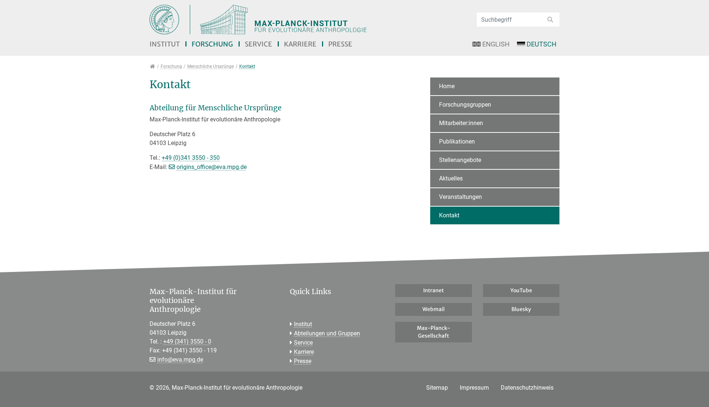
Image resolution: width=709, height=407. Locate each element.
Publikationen (457, 141)
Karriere (300, 44)
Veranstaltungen (460, 196)
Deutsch (541, 44)
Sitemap (437, 387)
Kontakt (449, 215)
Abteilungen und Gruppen (327, 333)
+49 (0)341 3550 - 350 (191, 157)
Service (258, 44)
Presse (340, 44)
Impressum (474, 387)
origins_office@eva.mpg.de (212, 166)
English (496, 44)
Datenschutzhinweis (527, 387)
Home (447, 86)
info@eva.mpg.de (180, 359)
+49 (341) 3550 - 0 (187, 341)
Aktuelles (451, 178)
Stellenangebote (460, 159)
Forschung (212, 44)
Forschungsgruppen (465, 104)
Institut (165, 44)
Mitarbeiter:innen (461, 123)
